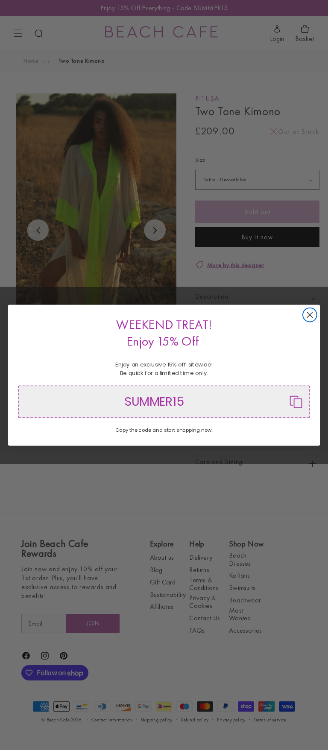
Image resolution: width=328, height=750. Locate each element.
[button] (164, 401)
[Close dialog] (310, 315)
